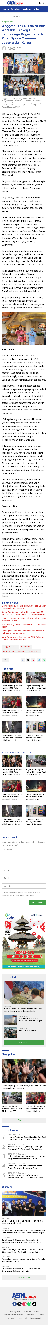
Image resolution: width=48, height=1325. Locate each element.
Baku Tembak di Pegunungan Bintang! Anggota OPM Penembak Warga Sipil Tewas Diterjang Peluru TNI (25, 1147)
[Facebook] (14, 1304)
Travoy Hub (34, 651)
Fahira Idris (26, 646)
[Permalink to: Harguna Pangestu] (4, 48)
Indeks (41, 1314)
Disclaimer (31, 1314)
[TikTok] (34, 1304)
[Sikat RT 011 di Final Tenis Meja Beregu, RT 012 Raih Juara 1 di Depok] (24, 1203)
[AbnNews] (14, 3)
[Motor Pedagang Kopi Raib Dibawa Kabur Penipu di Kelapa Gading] (12, 702)
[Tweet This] (28, 660)
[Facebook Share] (23, 660)
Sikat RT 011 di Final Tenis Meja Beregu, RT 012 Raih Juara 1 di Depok (22, 1222)
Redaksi (27, 1311)
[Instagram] (24, 1304)
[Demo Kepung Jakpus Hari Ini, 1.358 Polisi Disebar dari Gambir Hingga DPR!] (12, 677)
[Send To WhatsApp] (44, 660)
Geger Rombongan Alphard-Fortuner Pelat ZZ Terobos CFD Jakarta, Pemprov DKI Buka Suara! (23, 613)
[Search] (44, 3)
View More (23, 1042)
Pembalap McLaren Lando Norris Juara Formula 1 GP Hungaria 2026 (23, 1260)
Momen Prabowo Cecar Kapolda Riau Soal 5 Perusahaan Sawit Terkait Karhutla (23, 1010)
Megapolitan (7, 21)
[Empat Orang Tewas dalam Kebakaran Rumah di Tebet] (36, 702)
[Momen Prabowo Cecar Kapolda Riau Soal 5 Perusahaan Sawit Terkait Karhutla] (24, 992)
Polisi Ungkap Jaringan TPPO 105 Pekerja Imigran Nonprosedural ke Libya (26, 1157)
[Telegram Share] (39, 660)
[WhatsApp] (29, 1304)
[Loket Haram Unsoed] (10, 1032)
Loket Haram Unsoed (28, 1030)
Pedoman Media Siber (14, 1314)
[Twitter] (19, 1304)
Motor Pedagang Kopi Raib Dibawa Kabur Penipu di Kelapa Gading (24, 619)
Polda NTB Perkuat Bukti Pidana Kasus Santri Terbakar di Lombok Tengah (25, 1167)
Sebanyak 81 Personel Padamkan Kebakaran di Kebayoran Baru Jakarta (23, 631)
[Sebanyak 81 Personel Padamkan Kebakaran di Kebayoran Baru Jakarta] (12, 727)
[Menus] (4, 3)
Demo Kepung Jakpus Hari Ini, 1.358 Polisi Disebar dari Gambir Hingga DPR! (24, 607)
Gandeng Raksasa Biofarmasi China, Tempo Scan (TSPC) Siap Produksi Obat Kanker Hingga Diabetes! (25, 1176)
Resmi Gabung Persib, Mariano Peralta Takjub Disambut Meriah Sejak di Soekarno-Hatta (22, 1250)
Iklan (36, 1311)
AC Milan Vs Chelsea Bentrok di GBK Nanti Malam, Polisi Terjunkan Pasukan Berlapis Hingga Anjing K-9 (24, 1231)
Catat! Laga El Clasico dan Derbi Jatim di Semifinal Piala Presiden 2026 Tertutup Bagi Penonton (21, 1241)
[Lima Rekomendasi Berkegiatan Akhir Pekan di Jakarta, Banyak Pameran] (36, 727)
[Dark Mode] (40, 3)
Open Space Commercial (14, 651)
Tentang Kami (15, 1311)
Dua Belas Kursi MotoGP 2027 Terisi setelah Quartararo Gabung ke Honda (21, 1269)
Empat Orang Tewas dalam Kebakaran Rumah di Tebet (24, 625)
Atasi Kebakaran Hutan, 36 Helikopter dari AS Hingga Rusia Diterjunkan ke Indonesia (31, 1019)
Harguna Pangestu (14, 47)
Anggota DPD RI (10, 646)
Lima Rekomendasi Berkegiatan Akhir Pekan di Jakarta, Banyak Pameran (23, 638)
